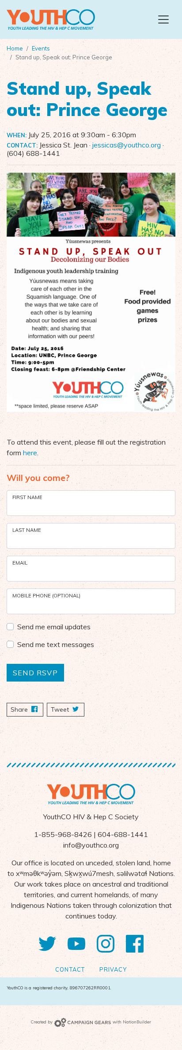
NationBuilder (137, 1021)
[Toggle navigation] (163, 19)
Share (27, 709)
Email (19, 563)
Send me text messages (55, 644)
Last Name (26, 530)
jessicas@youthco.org (126, 144)
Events (41, 48)
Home (15, 48)
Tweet (61, 709)
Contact (70, 969)
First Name (27, 497)
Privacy (113, 969)
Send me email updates (54, 626)
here (30, 452)
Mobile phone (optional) (46, 596)
